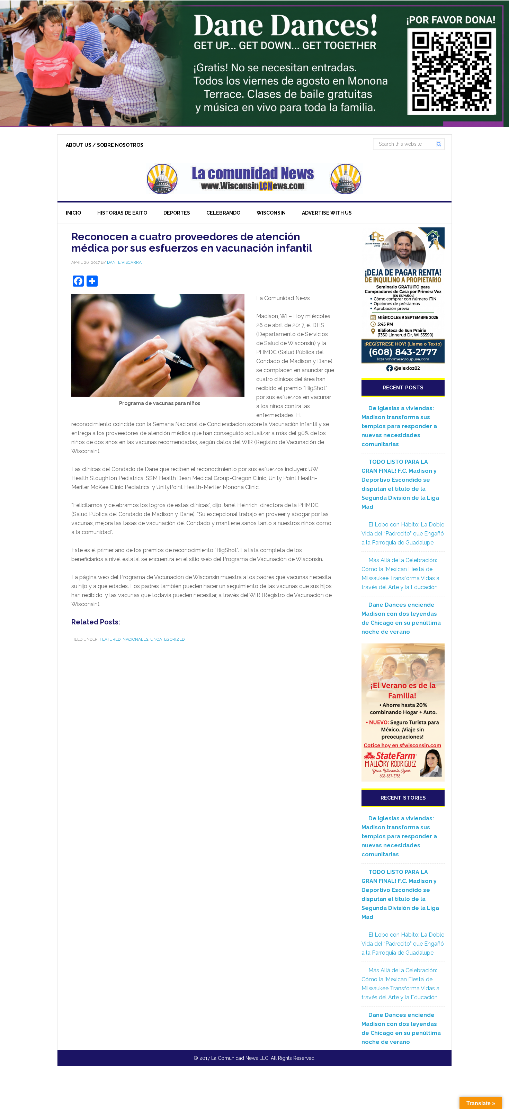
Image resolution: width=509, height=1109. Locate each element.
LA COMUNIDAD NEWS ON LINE (254, 178)
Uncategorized (167, 639)
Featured (110, 639)
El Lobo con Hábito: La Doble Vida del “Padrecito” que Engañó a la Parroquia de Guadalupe (402, 533)
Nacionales (135, 639)
